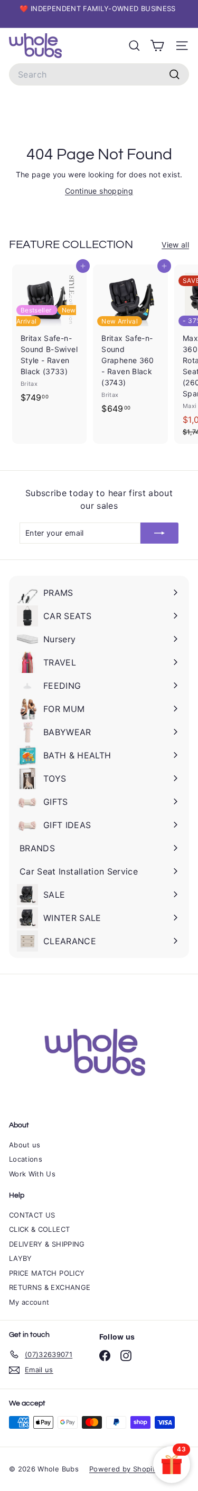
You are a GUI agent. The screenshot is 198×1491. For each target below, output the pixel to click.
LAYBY (20, 1258)
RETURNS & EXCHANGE (49, 1287)
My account (29, 1302)
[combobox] (99, 74)
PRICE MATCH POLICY (46, 1273)
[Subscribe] (159, 533)
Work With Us (32, 1174)
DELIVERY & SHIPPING (47, 1244)
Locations (25, 1159)
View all (175, 244)
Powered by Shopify (124, 1469)
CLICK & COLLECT (39, 1229)
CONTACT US (32, 1215)
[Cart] (157, 45)
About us (25, 1145)
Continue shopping (99, 190)
